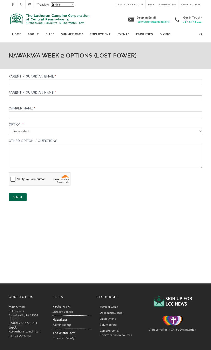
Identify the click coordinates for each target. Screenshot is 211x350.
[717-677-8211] (21, 4)
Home (16, 34)
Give (151, 4)
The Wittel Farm (64, 333)
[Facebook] (13, 4)
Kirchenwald (61, 306)
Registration (190, 4)
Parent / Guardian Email (32, 76)
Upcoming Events (111, 312)
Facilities (144, 34)
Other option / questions (33, 141)
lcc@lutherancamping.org (25, 331)
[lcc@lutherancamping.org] (30, 4)
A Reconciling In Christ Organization (172, 329)
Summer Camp (72, 34)
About (33, 34)
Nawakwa (60, 319)
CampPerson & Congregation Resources (116, 333)
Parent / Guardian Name (32, 92)
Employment (100, 34)
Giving (164, 34)
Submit (17, 197)
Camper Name (22, 108)
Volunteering (108, 324)
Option (16, 124)
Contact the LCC (128, 4)
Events (123, 34)
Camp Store (167, 4)
